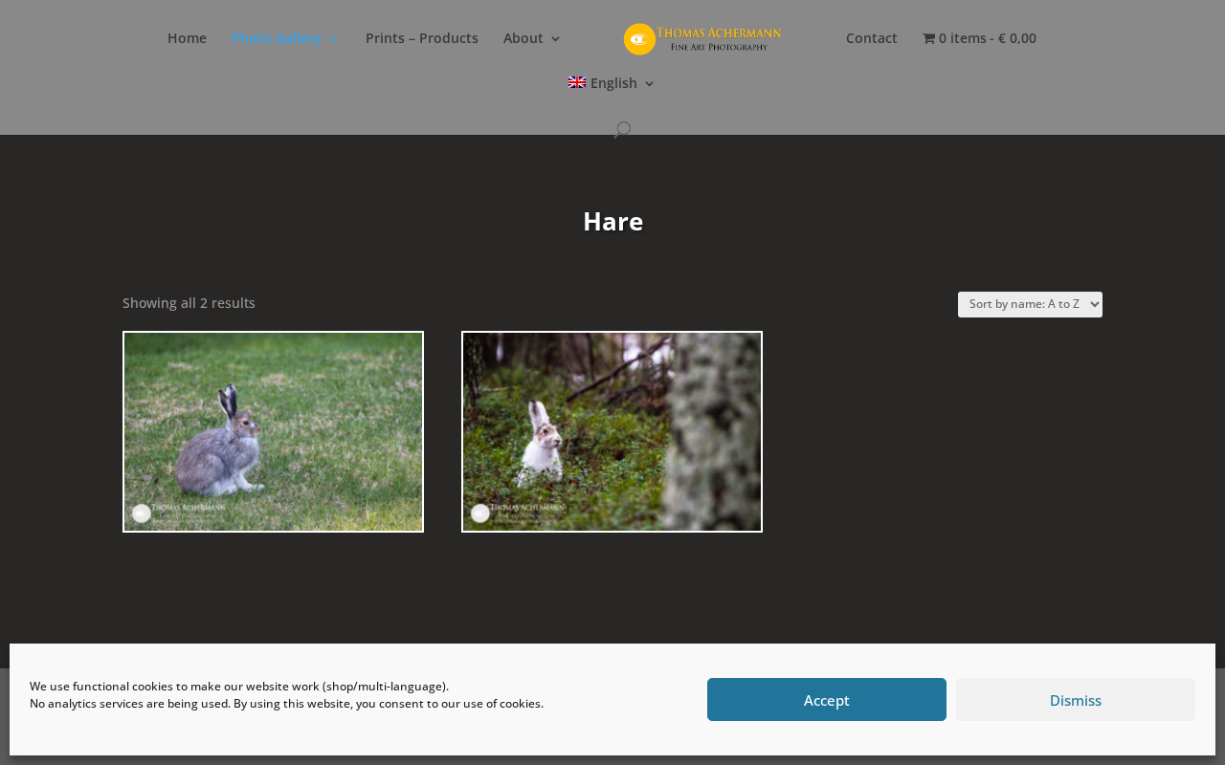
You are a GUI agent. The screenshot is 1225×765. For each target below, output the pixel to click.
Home (187, 39)
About (523, 39)
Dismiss (1076, 700)
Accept (827, 700)
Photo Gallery (277, 39)
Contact (872, 39)
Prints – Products (422, 39)
